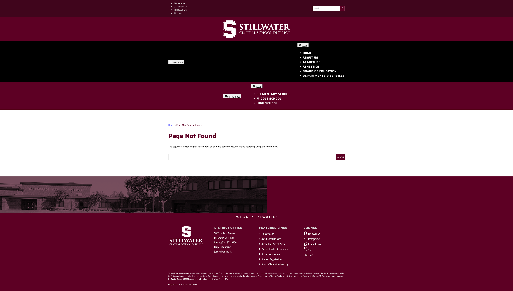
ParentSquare (314, 244)
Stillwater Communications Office (208, 273)
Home (171, 125)
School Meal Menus (270, 254)
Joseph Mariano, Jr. (223, 251)
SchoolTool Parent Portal (273, 244)
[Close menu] (303, 45)
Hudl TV (307, 255)
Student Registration (271, 259)
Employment (267, 234)
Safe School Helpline (271, 239)
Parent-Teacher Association (274, 249)
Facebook (312, 234)
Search (340, 157)
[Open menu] (176, 62)
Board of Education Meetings (275, 264)
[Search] (342, 8)
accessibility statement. (310, 273)
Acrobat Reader (312, 276)
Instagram (313, 239)
